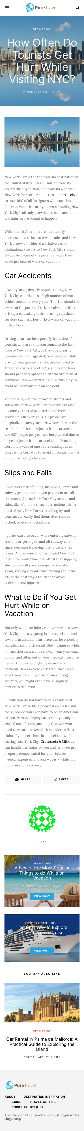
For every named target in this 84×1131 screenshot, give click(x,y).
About (9, 1097)
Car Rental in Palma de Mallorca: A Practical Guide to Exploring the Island (42, 1044)
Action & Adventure (42, 923)
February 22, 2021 (36, 92)
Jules (57, 92)
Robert (29, 1057)
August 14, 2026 (49, 1057)
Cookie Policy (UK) (27, 1107)
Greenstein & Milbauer (58, 741)
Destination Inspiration (44, 1097)
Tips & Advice (41, 29)
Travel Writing (42, 1102)
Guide (16, 1102)
